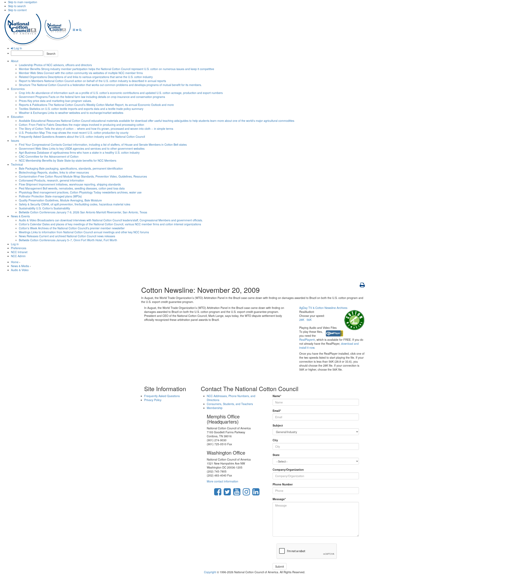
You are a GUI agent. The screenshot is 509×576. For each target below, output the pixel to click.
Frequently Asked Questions (82, 137)
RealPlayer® (307, 340)
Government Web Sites (82, 148)
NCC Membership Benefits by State (67, 160)
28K (301, 320)
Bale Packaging (71, 168)
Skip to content (17, 10)
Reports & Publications (96, 105)
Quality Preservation (60, 200)
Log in (15, 244)
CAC (49, 156)
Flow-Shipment (70, 184)
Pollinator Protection (50, 196)
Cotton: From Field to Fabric (81, 125)
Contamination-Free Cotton (83, 176)
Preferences (18, 248)
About (14, 61)
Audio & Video (111, 220)
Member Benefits (116, 69)
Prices (55, 101)
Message (279, 499)
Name (277, 396)
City (275, 440)
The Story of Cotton (96, 129)
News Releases (67, 236)
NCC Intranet (19, 252)
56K (309, 320)
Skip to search (17, 6)
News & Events (20, 216)
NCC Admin (18, 256)
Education (17, 117)
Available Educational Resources (156, 121)
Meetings (84, 232)
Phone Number (283, 484)
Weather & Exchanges (71, 113)
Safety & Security (74, 204)
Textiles (81, 109)
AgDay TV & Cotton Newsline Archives (323, 308)
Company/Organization (288, 470)
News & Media (20, 266)
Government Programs (92, 97)
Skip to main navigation (22, 2)
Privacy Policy (152, 400)
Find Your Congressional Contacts (103, 144)
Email (277, 411)
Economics (18, 89)
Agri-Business (79, 152)
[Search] (80, 30)
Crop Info (121, 93)
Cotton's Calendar (110, 224)
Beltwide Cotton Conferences (83, 212)
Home (14, 262)
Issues (15, 141)
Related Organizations (86, 77)
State (276, 455)
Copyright (210, 572)
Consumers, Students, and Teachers (230, 404)
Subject (278, 425)
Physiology (80, 192)
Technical (17, 164)
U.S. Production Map (73, 133)
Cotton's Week (72, 228)
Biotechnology (54, 172)
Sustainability (44, 208)
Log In (17, 48)
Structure (110, 85)
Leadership (55, 65)
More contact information (222, 481)
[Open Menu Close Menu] (76, 30)
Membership (214, 408)
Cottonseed (51, 180)
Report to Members (92, 81)
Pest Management (72, 188)
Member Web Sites (81, 73)
